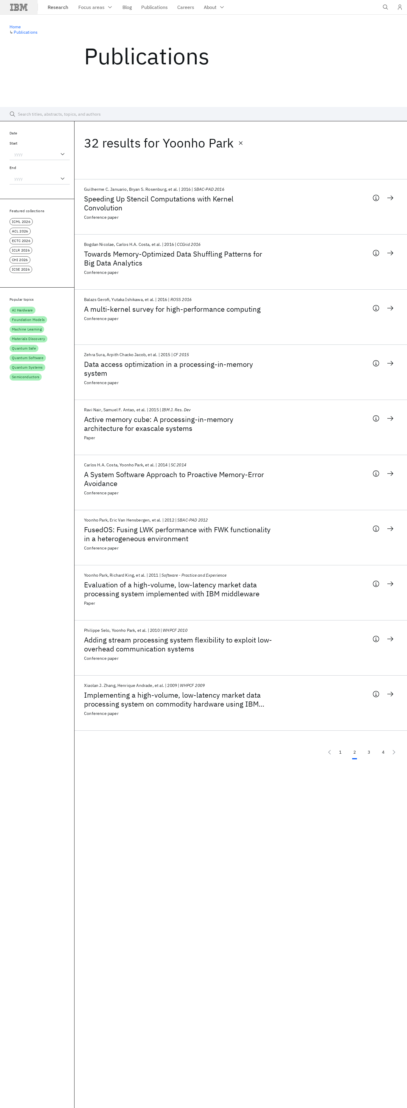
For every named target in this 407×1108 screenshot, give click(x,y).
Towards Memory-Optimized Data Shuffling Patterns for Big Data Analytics (173, 258)
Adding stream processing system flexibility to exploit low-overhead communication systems (178, 644)
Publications (26, 32)
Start (14, 143)
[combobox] (40, 154)
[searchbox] (203, 114)
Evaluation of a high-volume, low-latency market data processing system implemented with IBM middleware (172, 589)
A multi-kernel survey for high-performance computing (172, 309)
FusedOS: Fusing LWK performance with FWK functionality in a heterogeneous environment (177, 534)
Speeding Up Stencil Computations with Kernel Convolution (159, 203)
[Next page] (393, 752)
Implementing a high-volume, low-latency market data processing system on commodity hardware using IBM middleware (172, 699)
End (13, 167)
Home (15, 27)
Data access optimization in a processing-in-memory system (168, 369)
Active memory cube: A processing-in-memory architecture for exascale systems (158, 424)
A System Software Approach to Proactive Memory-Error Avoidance (174, 479)
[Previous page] (329, 752)
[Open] (62, 154)
